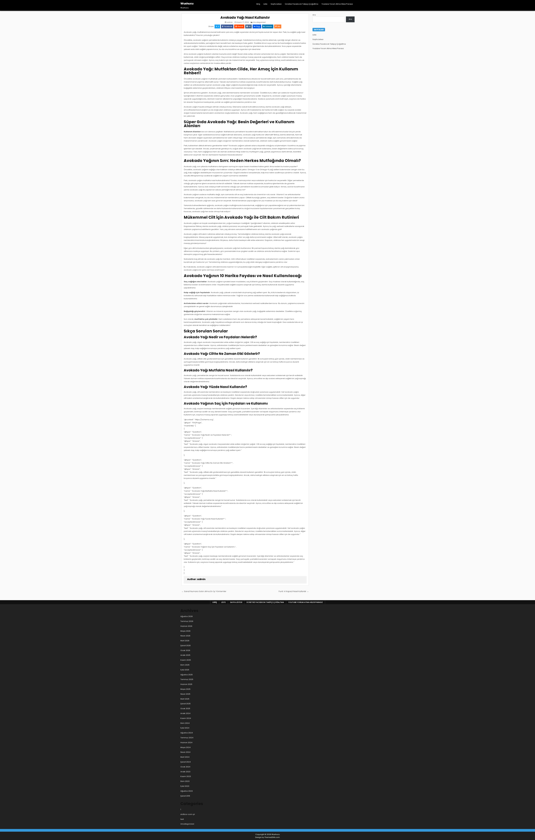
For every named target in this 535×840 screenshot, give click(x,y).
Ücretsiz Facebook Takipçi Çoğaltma (301, 4)
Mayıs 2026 (185, 631)
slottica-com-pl (187, 814)
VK (250, 26)
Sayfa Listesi (276, 4)
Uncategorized (259, 22)
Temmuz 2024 (186, 737)
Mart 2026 (184, 640)
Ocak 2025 (185, 708)
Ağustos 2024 (186, 732)
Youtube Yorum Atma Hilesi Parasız (337, 4)
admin (230, 22)
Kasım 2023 (185, 776)
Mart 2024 (184, 757)
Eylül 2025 (184, 669)
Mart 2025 (184, 699)
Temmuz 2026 (186, 621)
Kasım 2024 (185, 718)
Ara (314, 15)
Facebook (228, 26)
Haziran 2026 (186, 626)
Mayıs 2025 (185, 689)
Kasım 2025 (185, 660)
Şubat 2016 (185, 796)
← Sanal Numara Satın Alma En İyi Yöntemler (204, 591)
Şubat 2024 (185, 762)
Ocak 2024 (185, 766)
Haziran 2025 (186, 684)
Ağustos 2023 (186, 791)
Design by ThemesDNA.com (267, 837)
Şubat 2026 (185, 645)
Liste (265, 4)
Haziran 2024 (186, 742)
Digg (258, 26)
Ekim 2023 (184, 781)
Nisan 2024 (185, 752)
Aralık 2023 (185, 771)
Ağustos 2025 (186, 674)
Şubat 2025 (185, 703)
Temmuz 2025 (186, 679)
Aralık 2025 (185, 655)
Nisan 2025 (185, 694)
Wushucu (187, 3)
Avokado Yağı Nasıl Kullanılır (245, 17)
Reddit (240, 26)
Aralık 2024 (185, 713)
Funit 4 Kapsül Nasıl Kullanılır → (294, 591)
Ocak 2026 (185, 650)
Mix (279, 26)
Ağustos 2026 (186, 616)
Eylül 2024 (184, 728)
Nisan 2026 (185, 635)
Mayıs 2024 (185, 747)
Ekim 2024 (185, 723)
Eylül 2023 (184, 786)
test (182, 819)
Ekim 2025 (184, 665)
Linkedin (268, 26)
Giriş (258, 4)
